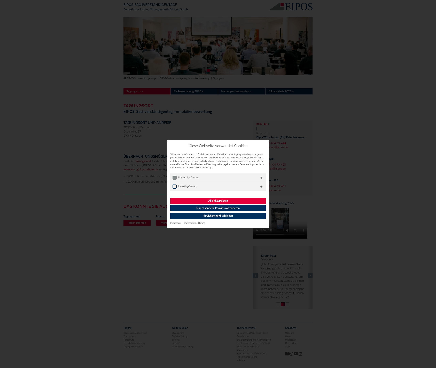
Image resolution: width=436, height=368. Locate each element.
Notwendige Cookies (188, 177)
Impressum (175, 223)
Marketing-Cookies (187, 186)
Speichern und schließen (218, 215)
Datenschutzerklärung (194, 223)
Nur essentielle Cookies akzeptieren (218, 208)
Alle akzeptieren (218, 200)
